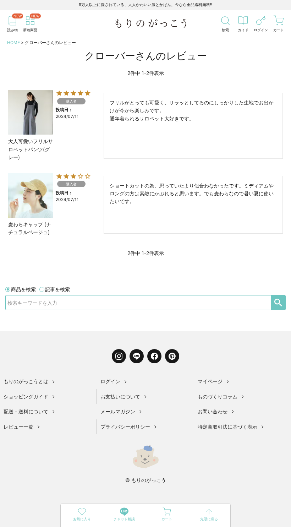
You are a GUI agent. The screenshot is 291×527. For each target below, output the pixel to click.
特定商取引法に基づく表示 (227, 427)
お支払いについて (120, 396)
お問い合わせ (212, 411)
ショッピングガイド (26, 396)
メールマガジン (117, 411)
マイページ (210, 381)
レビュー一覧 (18, 427)
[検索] (278, 302)
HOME (13, 42)
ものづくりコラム (217, 396)
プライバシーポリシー (125, 427)
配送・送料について (26, 411)
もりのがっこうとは (26, 381)
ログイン (110, 381)
